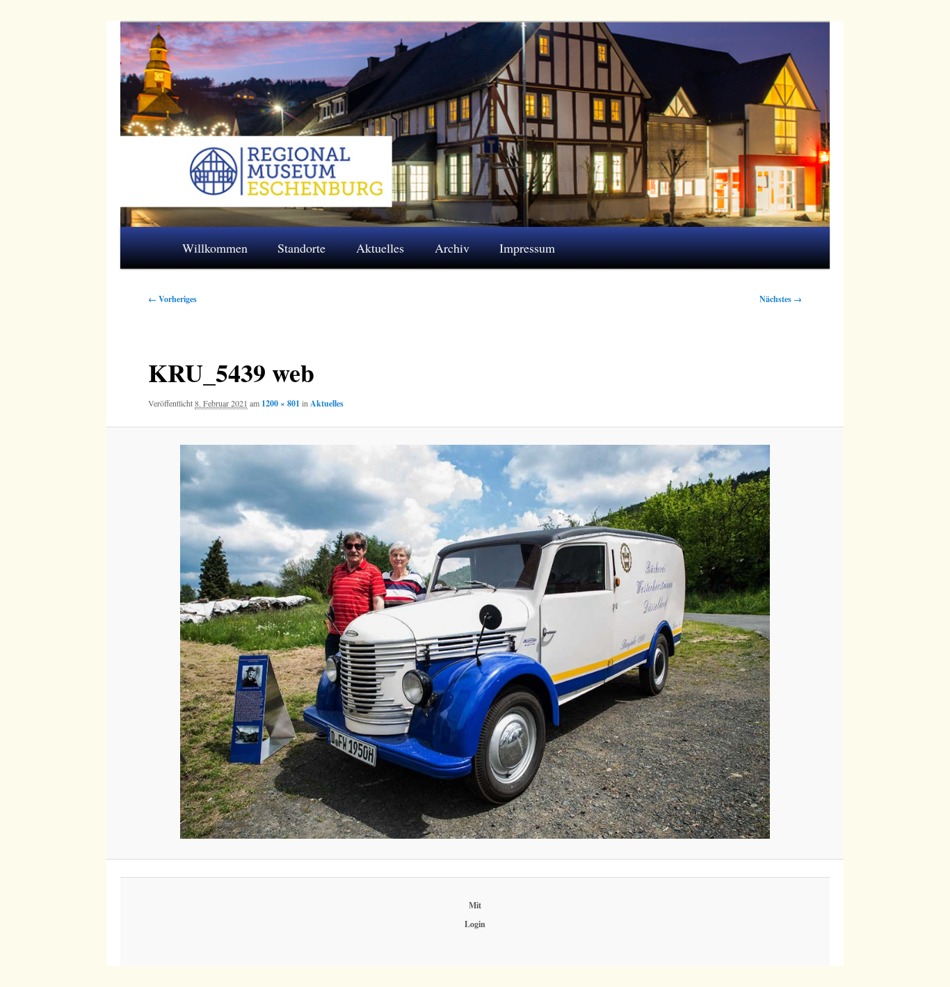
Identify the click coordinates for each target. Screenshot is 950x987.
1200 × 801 (280, 403)
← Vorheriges (172, 299)
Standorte (301, 247)
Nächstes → (780, 299)
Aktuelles (380, 247)
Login (475, 924)
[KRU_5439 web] (474, 642)
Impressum (527, 247)
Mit (475, 905)
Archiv (452, 247)
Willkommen (215, 247)
